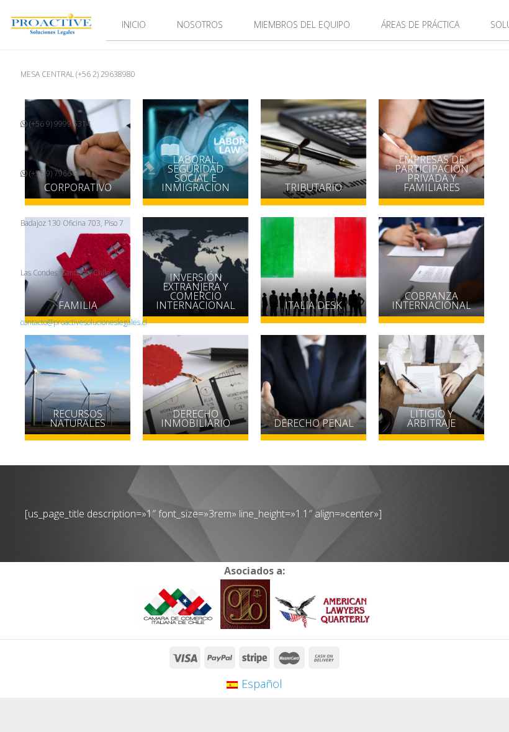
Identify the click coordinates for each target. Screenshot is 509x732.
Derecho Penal (313, 423)
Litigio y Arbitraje (431, 418)
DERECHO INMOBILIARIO (195, 418)
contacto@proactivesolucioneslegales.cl (83, 322)
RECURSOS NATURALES (78, 418)
